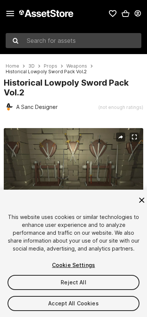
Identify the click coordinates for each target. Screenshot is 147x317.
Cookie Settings (73, 265)
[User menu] (137, 13)
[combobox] (73, 40)
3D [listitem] (31, 66)
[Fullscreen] (134, 137)
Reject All (73, 282)
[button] (125, 13)
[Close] (141, 200)
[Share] (120, 137)
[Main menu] (10, 13)
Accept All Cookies (73, 303)
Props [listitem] (50, 66)
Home (12, 66)
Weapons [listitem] (76, 66)
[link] (112, 13)
